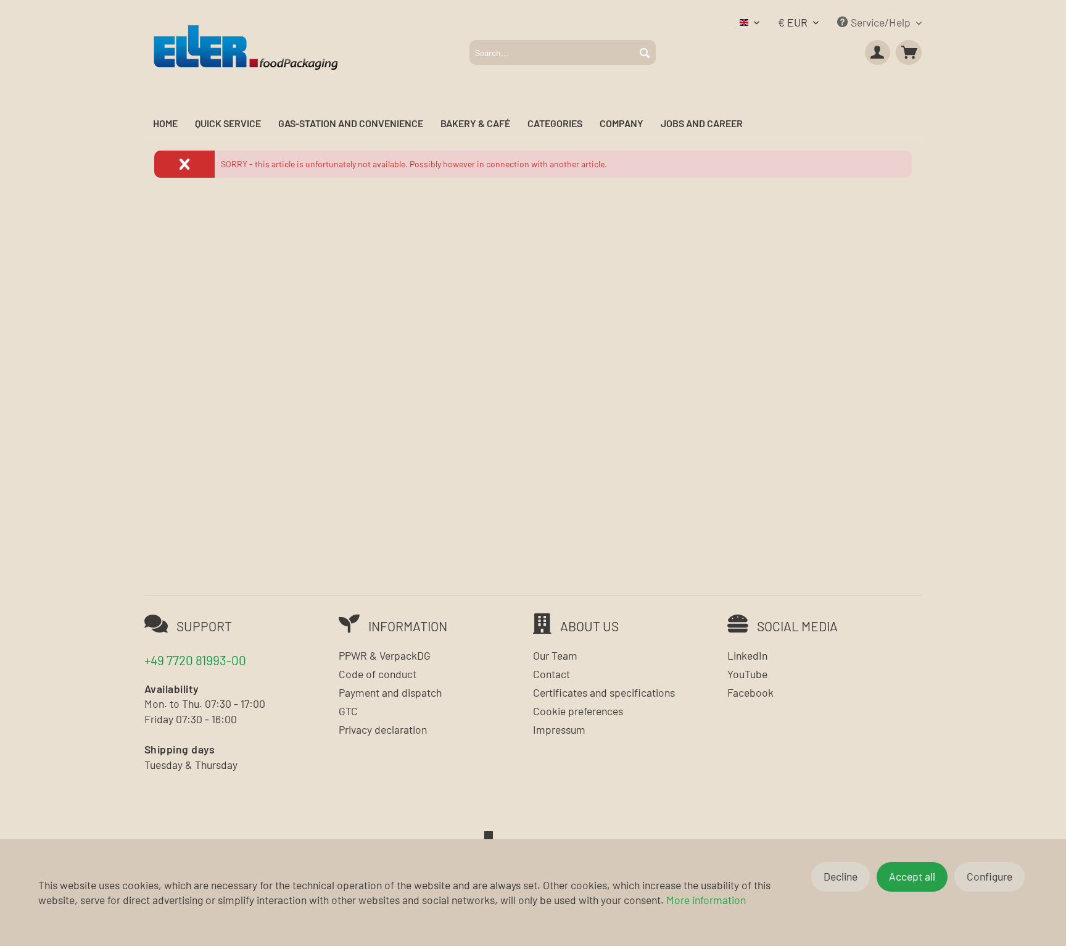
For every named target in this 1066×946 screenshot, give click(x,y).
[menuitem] (562, 52)
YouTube (747, 674)
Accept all (912, 876)
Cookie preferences (578, 711)
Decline (840, 876)
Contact (551, 674)
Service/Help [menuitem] (880, 22)
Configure (989, 876)
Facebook (750, 692)
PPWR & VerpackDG (385, 655)
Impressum (559, 729)
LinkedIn (747, 655)
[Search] (645, 52)
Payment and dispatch (390, 692)
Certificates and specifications (604, 692)
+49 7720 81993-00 (195, 660)
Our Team (555, 655)
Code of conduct (377, 674)
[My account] (878, 52)
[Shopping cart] (909, 52)
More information (706, 900)
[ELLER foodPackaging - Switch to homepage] (246, 46)
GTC (348, 711)
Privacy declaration (383, 729)
